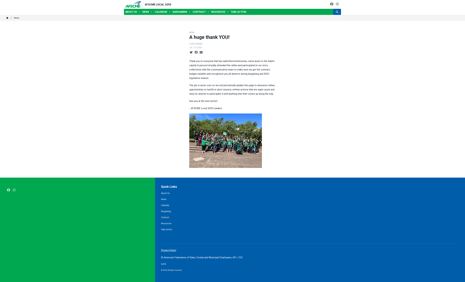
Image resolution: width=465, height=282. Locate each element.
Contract (199, 11)
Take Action (238, 11)
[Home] (7, 18)
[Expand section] (139, 12)
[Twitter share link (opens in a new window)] (191, 52)
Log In (163, 264)
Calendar (161, 11)
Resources (218, 11)
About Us (131, 11)
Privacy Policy (168, 250)
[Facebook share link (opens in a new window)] (196, 52)
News (145, 11)
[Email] (201, 52)
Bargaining (180, 11)
